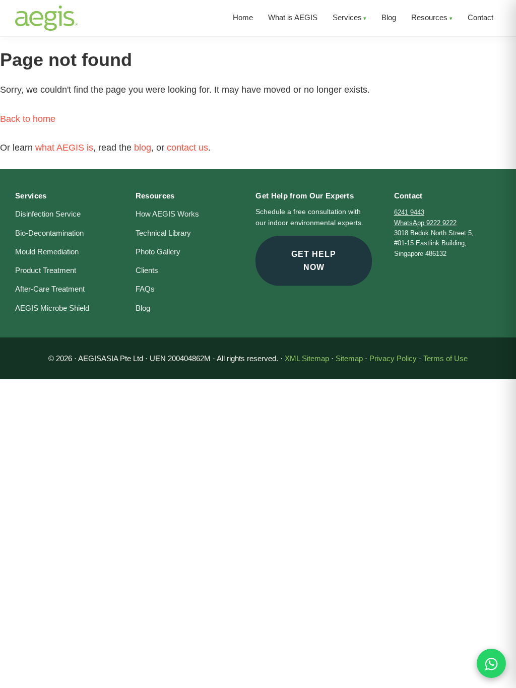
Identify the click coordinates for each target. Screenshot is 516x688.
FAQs (145, 289)
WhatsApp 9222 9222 (425, 223)
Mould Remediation (47, 252)
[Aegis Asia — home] (46, 13)
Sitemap (349, 358)
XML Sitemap (307, 358)
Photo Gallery (158, 252)
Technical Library (163, 233)
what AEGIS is (64, 148)
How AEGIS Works (167, 214)
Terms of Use (445, 358)
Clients (147, 270)
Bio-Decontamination (49, 233)
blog (142, 148)
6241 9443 (409, 212)
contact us (187, 148)
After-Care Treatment (50, 289)
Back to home (27, 119)
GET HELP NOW (313, 260)
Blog (143, 308)
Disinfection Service (48, 214)
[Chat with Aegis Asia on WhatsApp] (491, 663)
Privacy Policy (393, 358)
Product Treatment (45, 270)
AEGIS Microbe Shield (52, 308)
